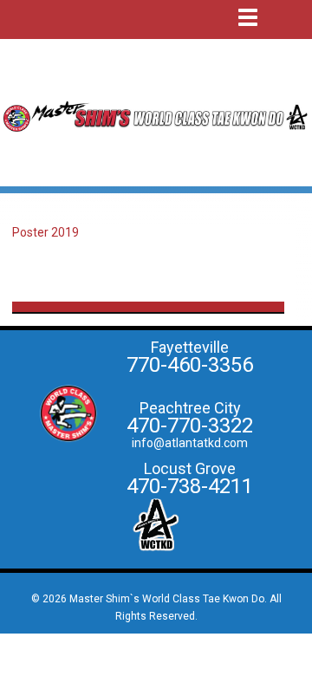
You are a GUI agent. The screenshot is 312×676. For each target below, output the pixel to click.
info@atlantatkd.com (190, 443)
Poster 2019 (45, 232)
